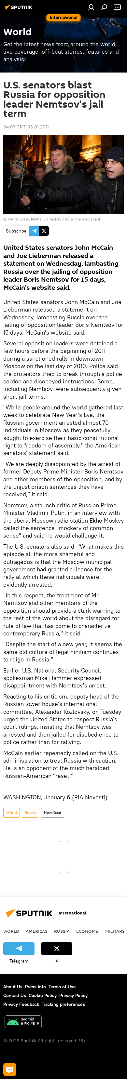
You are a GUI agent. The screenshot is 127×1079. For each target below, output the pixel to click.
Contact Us (14, 995)
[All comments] (9, 1069)
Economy (87, 931)
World (11, 812)
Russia (30, 812)
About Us (12, 987)
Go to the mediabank (83, 219)
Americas (37, 931)
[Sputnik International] (19, 10)
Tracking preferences (63, 1004)
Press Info (35, 987)
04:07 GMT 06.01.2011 (26, 127)
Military (115, 931)
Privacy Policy (73, 995)
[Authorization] (91, 7)
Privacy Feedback (21, 1004)
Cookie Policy (43, 995)
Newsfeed (52, 812)
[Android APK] (23, 1022)
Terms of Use (62, 987)
